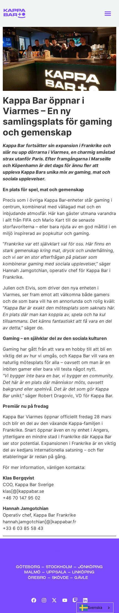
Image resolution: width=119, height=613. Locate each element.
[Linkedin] (85, 600)
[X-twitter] (54, 600)
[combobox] (94, 607)
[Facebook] (33, 600)
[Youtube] (64, 600)
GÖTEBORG (28, 567)
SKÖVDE (60, 578)
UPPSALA (56, 572)
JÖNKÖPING (90, 567)
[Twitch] (75, 600)
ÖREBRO (37, 578)
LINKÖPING (83, 572)
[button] (108, 13)
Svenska (95, 607)
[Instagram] (44, 600)
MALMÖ (33, 572)
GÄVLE (81, 578)
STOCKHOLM (60, 567)
